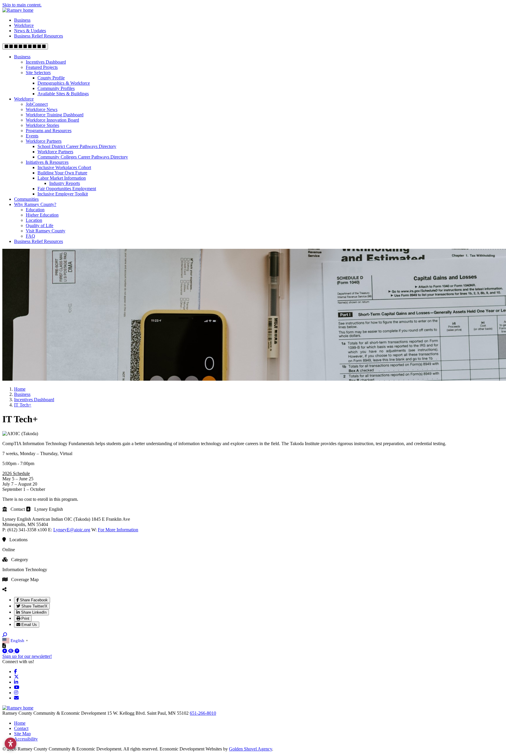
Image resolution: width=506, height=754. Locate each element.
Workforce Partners (43, 141)
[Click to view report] (11, 651)
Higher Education (42, 214)
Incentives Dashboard (46, 61)
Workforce (24, 25)
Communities (26, 199)
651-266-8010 (203, 713)
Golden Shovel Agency (250, 748)
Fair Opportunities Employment (66, 188)
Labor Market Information (61, 178)
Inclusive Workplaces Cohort (64, 167)
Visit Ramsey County (45, 230)
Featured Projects (42, 67)
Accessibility (26, 738)
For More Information (118, 529)
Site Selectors (38, 72)
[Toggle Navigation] (25, 46)
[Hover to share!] (4, 589)
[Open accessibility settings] (10, 743)
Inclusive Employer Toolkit (62, 193)
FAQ (30, 236)
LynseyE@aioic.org (71, 529)
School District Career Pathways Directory (76, 146)
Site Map (22, 733)
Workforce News (41, 109)
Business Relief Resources (38, 35)
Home (19, 723)
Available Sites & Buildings (63, 93)
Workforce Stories (42, 125)
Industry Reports (64, 183)
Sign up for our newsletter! (27, 656)
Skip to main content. (22, 4)
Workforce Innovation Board (52, 120)
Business (22, 20)
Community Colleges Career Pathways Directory (82, 156)
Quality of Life (39, 225)
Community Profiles (56, 88)
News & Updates (30, 30)
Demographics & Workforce (63, 83)
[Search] (4, 634)
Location (34, 220)
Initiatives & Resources (47, 162)
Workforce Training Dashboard (54, 114)
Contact (21, 728)
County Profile (51, 77)
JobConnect (37, 104)
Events (32, 135)
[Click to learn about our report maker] (17, 651)
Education (35, 209)
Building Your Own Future (62, 172)
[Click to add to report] (5, 651)
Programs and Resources (48, 130)
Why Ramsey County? (35, 204)
